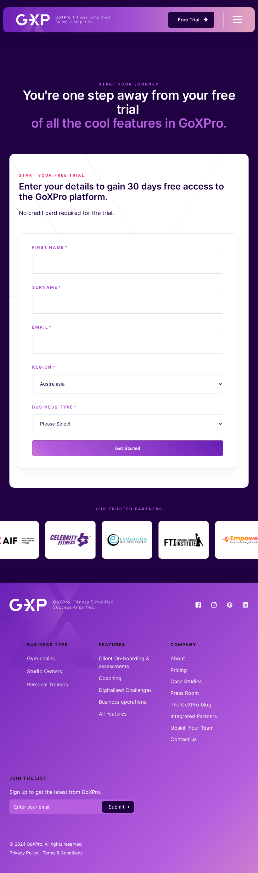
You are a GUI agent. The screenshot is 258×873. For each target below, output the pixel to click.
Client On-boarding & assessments (124, 662)
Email (42, 327)
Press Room (185, 693)
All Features (112, 714)
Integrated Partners (194, 716)
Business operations (122, 702)
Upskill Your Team (192, 728)
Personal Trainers (47, 684)
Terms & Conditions (62, 852)
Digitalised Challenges (125, 690)
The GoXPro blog (191, 704)
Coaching (110, 678)
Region (44, 367)
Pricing (179, 670)
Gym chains (41, 658)
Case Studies (186, 681)
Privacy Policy (23, 852)
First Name (50, 247)
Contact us (184, 739)
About (178, 658)
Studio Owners (44, 671)
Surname (46, 287)
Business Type (54, 406)
